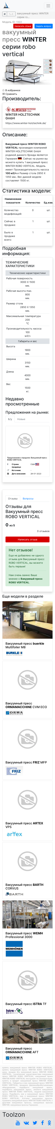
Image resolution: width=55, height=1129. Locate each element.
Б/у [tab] (10, 419)
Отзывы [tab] (13, 498)
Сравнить (11, 93)
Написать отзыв (23, 26)
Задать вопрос (43, 26)
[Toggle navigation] (48, 6)
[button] (50, 61)
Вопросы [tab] (28, 498)
